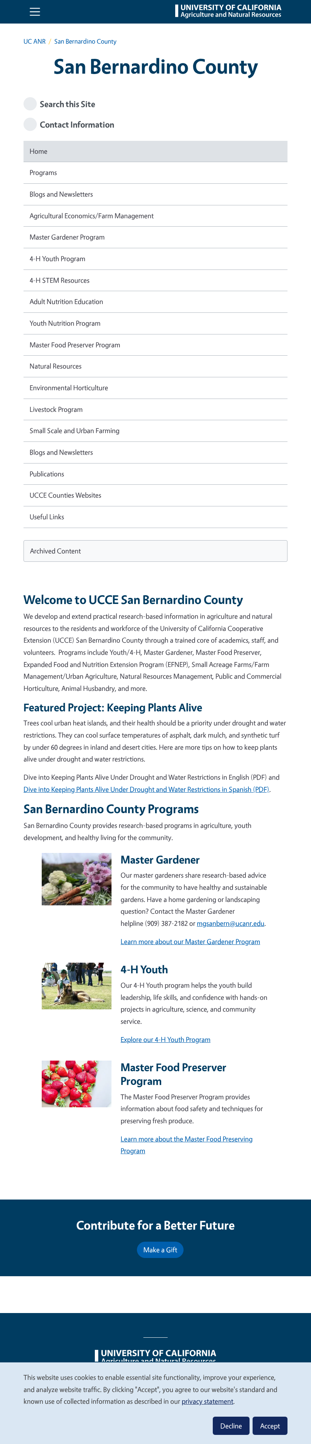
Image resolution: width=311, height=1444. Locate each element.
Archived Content (55, 550)
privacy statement (207, 1401)
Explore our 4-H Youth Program (165, 1039)
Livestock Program (56, 409)
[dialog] (155, 1403)
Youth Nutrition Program (65, 323)
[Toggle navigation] (35, 11)
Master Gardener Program (67, 236)
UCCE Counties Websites (65, 495)
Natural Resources (56, 365)
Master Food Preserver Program (75, 344)
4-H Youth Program (57, 258)
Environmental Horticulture (69, 387)
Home (38, 151)
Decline (231, 1425)
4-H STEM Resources (60, 280)
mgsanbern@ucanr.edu (230, 923)
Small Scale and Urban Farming (74, 430)
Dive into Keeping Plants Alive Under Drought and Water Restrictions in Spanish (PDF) (146, 789)
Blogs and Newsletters (61, 194)
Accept (270, 1425)
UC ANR (35, 41)
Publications (47, 473)
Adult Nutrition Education (66, 301)
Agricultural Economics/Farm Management (92, 215)
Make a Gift (160, 1249)
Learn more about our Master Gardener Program (190, 941)
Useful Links (47, 516)
